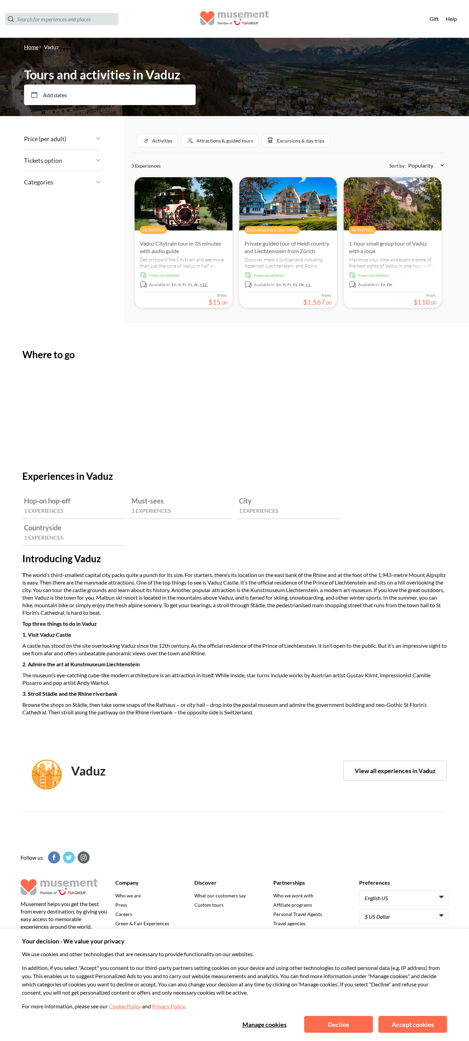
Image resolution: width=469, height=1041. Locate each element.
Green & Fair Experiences (142, 923)
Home (31, 47)
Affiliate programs (292, 905)
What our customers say (220, 895)
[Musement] (234, 19)
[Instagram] (83, 857)
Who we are (128, 895)
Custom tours (209, 905)
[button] (157, 140)
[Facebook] (53, 857)
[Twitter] (68, 857)
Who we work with (293, 895)
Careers (123, 914)
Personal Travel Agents (297, 914)
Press (121, 905)
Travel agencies (289, 923)
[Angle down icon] (83, 138)
